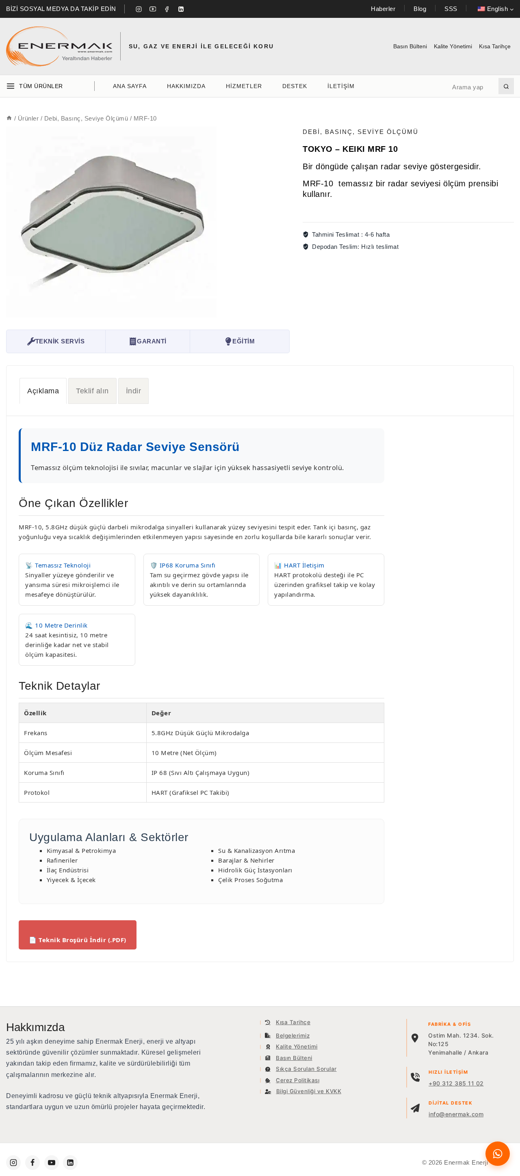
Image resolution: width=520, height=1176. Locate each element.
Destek (294, 86)
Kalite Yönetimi (453, 46)
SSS (450, 8)
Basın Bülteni (410, 46)
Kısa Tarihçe (495, 46)
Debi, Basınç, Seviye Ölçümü (360, 131)
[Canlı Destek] (497, 1153)
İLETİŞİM (341, 86)
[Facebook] (167, 9)
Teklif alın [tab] (92, 391)
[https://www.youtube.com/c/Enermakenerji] (51, 1162)
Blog (420, 8)
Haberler (383, 8)
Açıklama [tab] (43, 391)
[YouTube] (153, 9)
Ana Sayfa (130, 86)
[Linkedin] (181, 9)
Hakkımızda (186, 86)
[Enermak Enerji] (59, 46)
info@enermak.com (456, 1114)
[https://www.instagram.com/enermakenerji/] (13, 1162)
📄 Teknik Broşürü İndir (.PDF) (77, 940)
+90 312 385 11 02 (456, 1083)
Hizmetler (244, 86)
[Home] (9, 118)
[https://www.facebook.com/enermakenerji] (32, 1162)
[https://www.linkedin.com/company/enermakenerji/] (70, 1162)
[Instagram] (139, 9)
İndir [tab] (133, 391)
